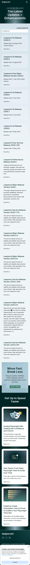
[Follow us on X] (6, 537)
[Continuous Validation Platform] (27, 544)
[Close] (28, 546)
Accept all (15, 562)
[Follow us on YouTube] (9, 537)
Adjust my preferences (15, 558)
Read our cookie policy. (7, 555)
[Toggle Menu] (26, 2)
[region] (15, 555)
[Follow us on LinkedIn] (3, 537)
